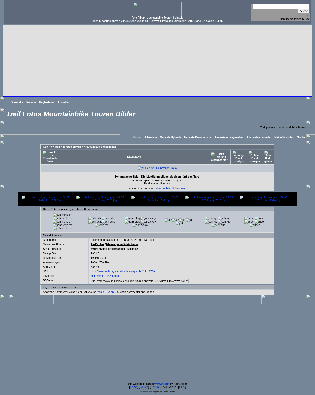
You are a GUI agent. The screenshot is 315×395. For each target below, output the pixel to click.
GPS (182, 387)
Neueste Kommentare (197, 137)
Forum (137, 137)
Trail (57, 146)
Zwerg (94, 248)
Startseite (17, 102)
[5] (249, 218)
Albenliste (151, 137)
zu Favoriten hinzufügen (105, 275)
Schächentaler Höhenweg (169, 188)
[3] (168, 220)
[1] (95, 218)
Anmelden (64, 102)
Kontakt (31, 102)
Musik (104, 248)
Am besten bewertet (259, 137)
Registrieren (46, 102)
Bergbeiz (132, 248)
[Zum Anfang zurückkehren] (219, 157)
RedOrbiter (97, 244)
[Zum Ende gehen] (268, 157)
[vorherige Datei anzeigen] (239, 157)
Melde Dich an (105, 291)
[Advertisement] (32, 12)
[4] (211, 218)
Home (133, 387)
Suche (301, 137)
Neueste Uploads (170, 137)
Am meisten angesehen (228, 137)
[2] (132, 218)
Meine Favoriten (284, 137)
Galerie (47, 146)
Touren (144, 387)
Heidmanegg (117, 248)
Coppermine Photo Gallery (163, 392)
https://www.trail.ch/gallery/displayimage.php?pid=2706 (123, 271)
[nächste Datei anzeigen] (254, 157)
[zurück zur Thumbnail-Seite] (50, 156)
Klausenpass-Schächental (100, 146)
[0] (62, 215)
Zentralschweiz (72, 146)
